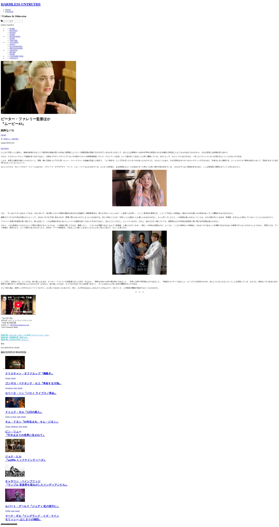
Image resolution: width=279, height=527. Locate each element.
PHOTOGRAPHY (16, 48)
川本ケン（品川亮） (11, 139)
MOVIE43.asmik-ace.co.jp (19, 325)
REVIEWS (13, 31)
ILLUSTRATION (16, 46)
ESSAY (12, 44)
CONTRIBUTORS (16, 56)
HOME (12, 29)
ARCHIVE (14, 50)
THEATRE (14, 40)
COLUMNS (14, 42)
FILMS (12, 34)
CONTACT (14, 58)
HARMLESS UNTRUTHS (21, 4)
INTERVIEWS (15, 36)
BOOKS (13, 33)
